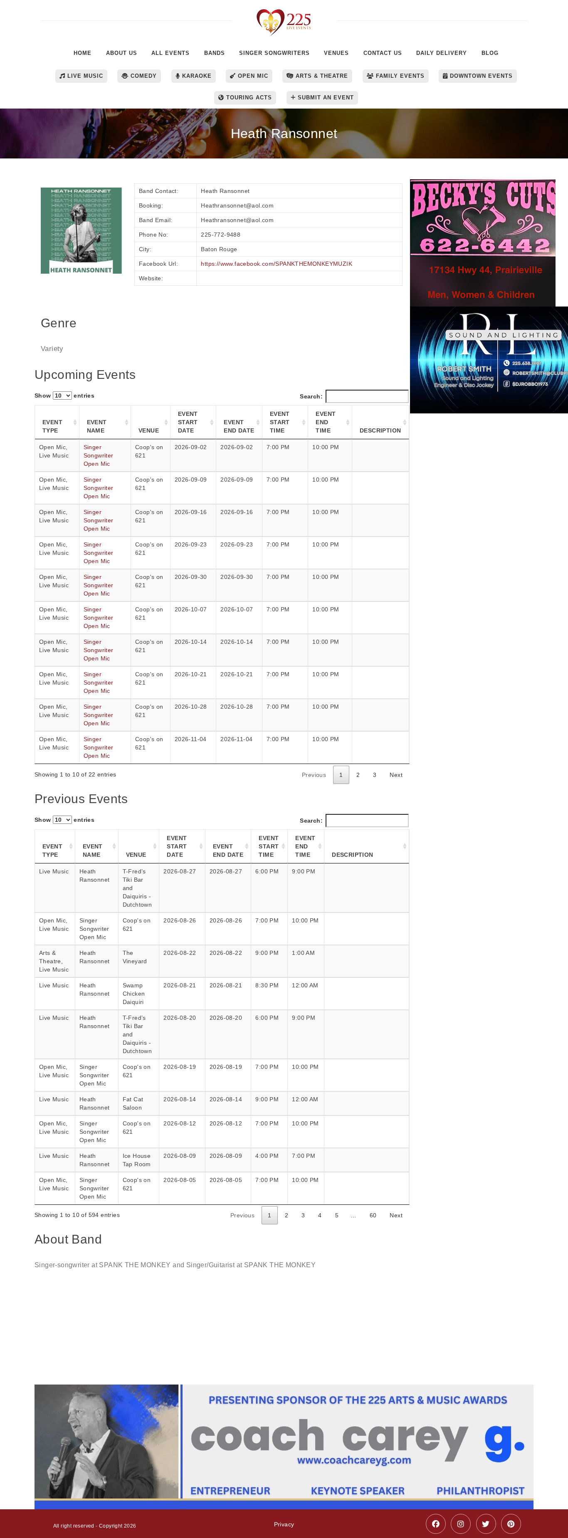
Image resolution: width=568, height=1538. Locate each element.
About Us (121, 53)
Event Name (97, 426)
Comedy (142, 76)
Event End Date (239, 426)
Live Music (84, 76)
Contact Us (382, 53)
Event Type (52, 426)
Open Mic (252, 76)
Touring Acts (248, 97)
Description (380, 430)
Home (82, 53)
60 (373, 1215)
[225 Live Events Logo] (284, 18)
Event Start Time (280, 422)
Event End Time (326, 422)
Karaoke (196, 76)
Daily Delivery (441, 53)
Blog (490, 53)
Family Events (399, 76)
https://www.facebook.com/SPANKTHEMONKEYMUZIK (276, 263)
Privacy (284, 1524)
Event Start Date (188, 422)
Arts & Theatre (321, 76)
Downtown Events (480, 76)
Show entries (64, 395)
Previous (314, 774)
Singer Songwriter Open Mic (99, 455)
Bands (214, 53)
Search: (311, 396)
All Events (170, 53)
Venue (148, 430)
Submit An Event (325, 97)
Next (396, 774)
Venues (336, 53)
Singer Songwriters (274, 53)
